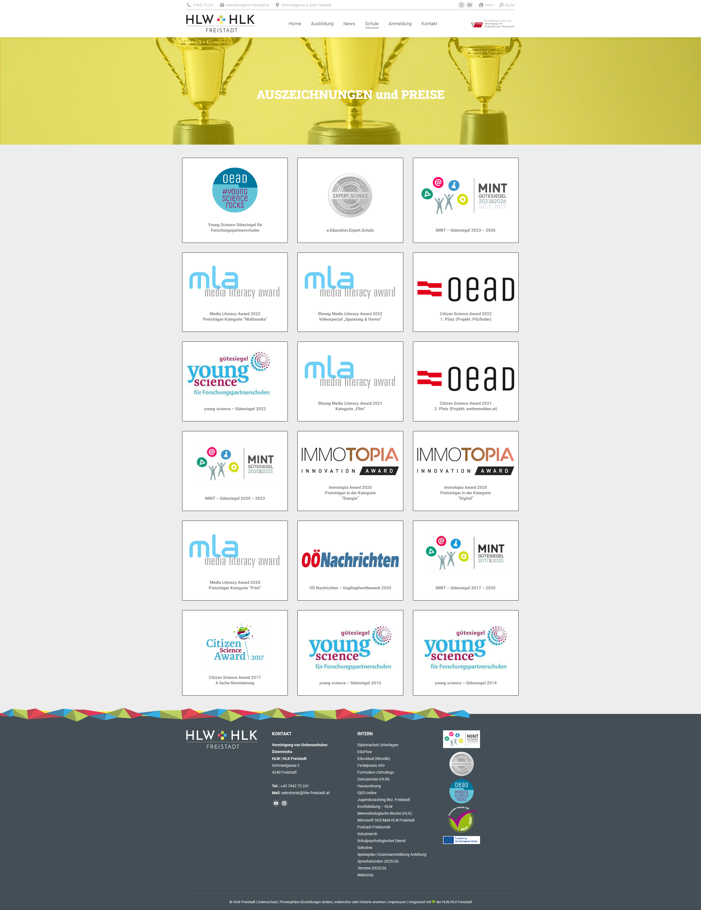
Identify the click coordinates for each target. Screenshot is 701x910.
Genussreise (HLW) (373, 779)
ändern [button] (327, 902)
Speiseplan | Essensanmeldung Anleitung (391, 854)
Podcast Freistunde (373, 827)
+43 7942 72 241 (294, 786)
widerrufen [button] (342, 902)
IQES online (367, 793)
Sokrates (364, 847)
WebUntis (365, 875)
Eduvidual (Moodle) (373, 758)
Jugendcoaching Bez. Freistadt (383, 799)
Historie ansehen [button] (373, 902)
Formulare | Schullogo (375, 772)
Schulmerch (367, 834)
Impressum (397, 902)
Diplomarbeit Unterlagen (377, 745)
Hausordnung (369, 786)
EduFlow (364, 752)
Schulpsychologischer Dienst (381, 841)
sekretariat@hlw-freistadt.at (305, 793)
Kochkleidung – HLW (374, 806)
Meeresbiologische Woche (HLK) (384, 813)
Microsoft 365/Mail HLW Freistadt (386, 820)
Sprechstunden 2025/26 (378, 861)
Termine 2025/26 (371, 868)
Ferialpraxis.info (371, 765)
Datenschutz (267, 902)
